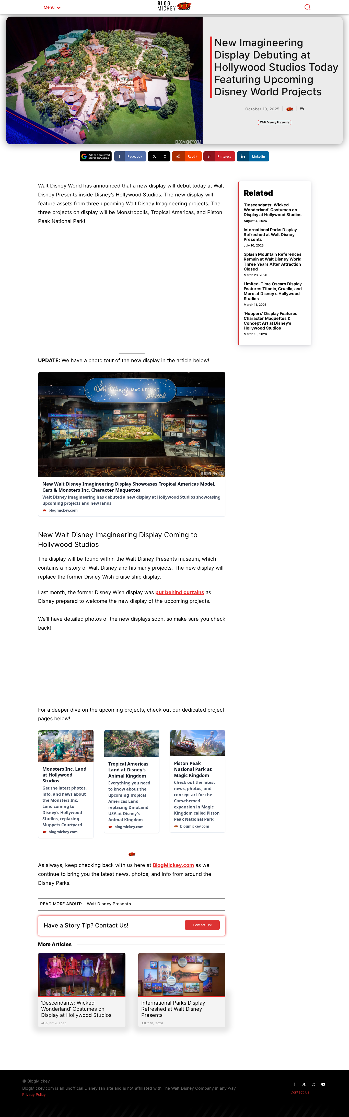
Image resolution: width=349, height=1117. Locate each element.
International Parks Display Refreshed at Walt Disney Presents (173, 1009)
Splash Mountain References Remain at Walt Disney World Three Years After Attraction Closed (272, 262)
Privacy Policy (34, 1094)
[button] (307, 7)
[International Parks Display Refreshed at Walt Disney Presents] (182, 977)
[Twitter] (303, 1084)
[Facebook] (294, 1084)
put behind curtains (179, 592)
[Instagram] (313, 1084)
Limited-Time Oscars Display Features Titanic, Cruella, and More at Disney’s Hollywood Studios (273, 291)
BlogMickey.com (173, 865)
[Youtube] (323, 1084)
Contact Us (299, 1092)
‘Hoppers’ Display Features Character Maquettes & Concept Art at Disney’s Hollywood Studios (270, 321)
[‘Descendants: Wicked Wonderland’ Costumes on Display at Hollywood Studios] (81, 977)
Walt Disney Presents (274, 122)
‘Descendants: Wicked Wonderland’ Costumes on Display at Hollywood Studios (76, 1009)
